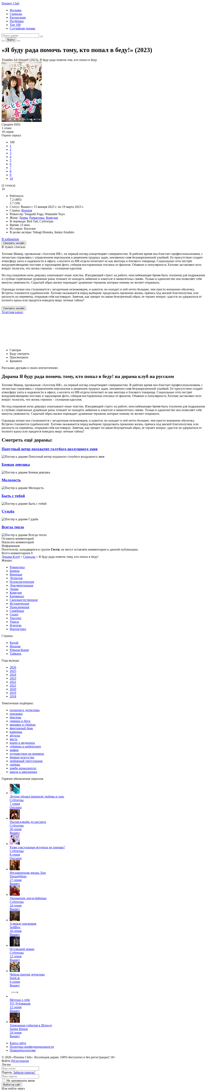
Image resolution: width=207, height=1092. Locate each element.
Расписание (18, 17)
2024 (13, 674)
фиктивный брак (21, 728)
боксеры (15, 717)
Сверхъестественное (24, 600)
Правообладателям (23, 1050)
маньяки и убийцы (23, 724)
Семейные (17, 610)
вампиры (16, 732)
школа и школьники (23, 772)
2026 (13, 667)
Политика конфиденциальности (32, 1046)
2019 (13, 692)
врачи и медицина (22, 742)
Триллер (15, 618)
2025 (13, 671)
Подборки (17, 21)
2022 (13, 682)
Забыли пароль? (24, 1072)
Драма (23, 217)
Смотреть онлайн (13, 308)
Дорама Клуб (11, 556)
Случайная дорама (22, 28)
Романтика (36, 217)
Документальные (21, 585)
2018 (13, 696)
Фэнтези (15, 625)
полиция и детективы (25, 710)
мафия (14, 750)
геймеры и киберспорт (25, 746)
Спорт (14, 614)
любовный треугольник (26, 761)
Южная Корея (19, 650)
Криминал (17, 596)
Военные (16, 574)
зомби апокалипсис (23, 768)
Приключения (19, 607)
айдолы (15, 735)
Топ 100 (15, 24)
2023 (13, 678)
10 (11, 178)
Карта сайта (18, 1043)
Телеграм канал (12, 312)
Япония (26, 210)
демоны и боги (20, 721)
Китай (14, 642)
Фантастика (18, 629)
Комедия (52, 217)
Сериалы (16, 14)
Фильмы (15, 10)
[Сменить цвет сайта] (3, 40)
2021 (13, 685)
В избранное (10, 239)
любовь (15, 764)
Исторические (19, 603)
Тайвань (15, 653)
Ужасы (14, 621)
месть (13, 739)
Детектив (16, 578)
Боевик (15, 571)
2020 (13, 689)
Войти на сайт (11, 1084)
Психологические (22, 581)
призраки (16, 713)
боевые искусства (22, 757)
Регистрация (20, 1061)
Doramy (10, 3)
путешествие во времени (27, 753)
